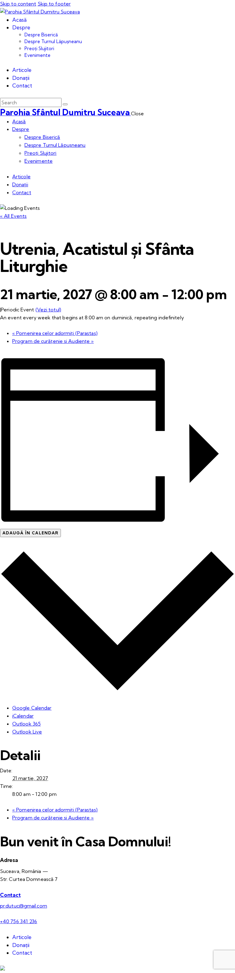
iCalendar (23, 716)
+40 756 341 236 (18, 921)
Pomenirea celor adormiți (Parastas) (55, 333)
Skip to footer (54, 4)
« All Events (13, 216)
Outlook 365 (26, 724)
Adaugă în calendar (30, 532)
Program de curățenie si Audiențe (53, 341)
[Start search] (65, 104)
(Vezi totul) (48, 309)
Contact (10, 895)
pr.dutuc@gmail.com (23, 906)
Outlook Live (27, 732)
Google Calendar (32, 708)
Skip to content (18, 4)
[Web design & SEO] (2, 969)
